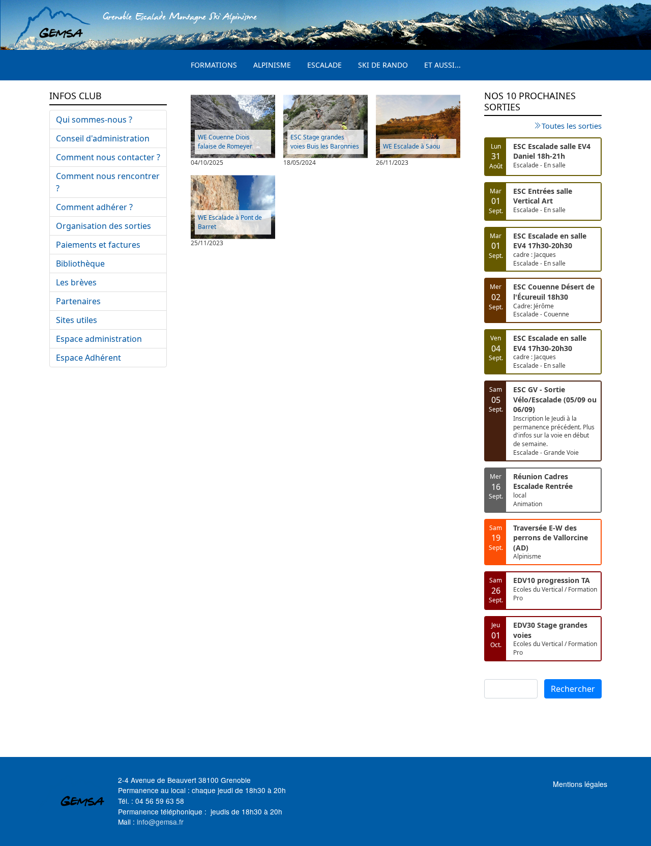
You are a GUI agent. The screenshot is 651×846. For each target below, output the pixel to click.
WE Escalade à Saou (411, 146)
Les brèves (76, 282)
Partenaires (78, 301)
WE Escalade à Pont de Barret (230, 222)
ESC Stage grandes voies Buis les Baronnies (324, 142)
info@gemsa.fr (160, 821)
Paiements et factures (98, 244)
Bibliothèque (80, 263)
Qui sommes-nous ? (94, 119)
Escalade (324, 65)
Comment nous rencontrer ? (108, 182)
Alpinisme (272, 65)
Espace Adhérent (88, 357)
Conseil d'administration (103, 138)
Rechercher (573, 688)
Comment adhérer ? (94, 207)
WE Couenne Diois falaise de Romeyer (225, 142)
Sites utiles (76, 320)
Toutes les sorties (572, 126)
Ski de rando (383, 65)
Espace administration (99, 338)
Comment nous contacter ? (108, 157)
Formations (214, 65)
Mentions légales (580, 784)
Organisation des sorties (103, 225)
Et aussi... (442, 65)
